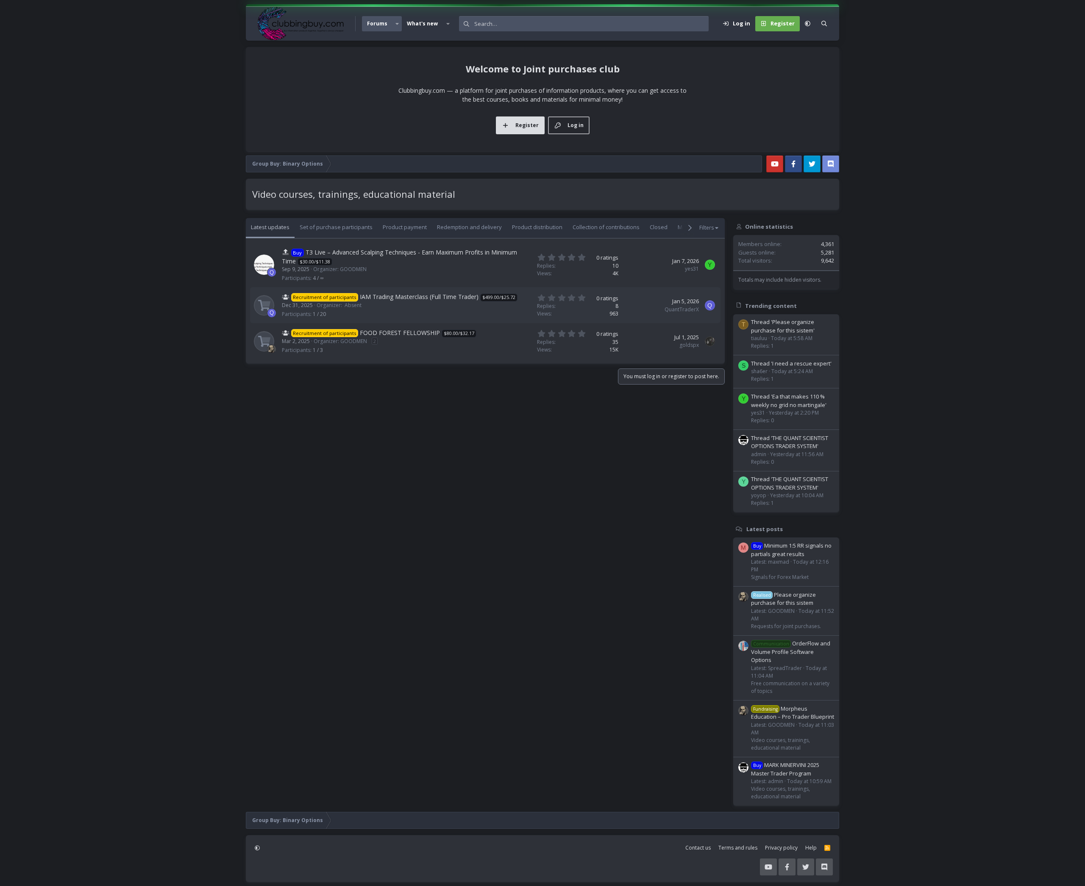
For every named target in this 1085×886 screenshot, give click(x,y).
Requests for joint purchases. (786, 626)
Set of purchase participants (336, 227)
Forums (377, 23)
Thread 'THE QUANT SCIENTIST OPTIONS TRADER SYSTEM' (789, 442)
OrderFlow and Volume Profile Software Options (790, 652)
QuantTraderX (682, 309)
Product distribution (537, 227)
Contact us (698, 847)
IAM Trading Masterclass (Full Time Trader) (419, 297)
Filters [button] (706, 227)
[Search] (824, 23)
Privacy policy (781, 847)
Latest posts (764, 529)
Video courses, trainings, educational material (780, 743)
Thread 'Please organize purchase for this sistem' (783, 326)
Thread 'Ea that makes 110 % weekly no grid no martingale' (788, 401)
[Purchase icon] (264, 305)
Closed (659, 227)
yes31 (692, 268)
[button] (397, 23)
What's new (422, 23)
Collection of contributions (606, 227)
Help (811, 847)
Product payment (405, 227)
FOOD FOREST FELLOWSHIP (400, 333)
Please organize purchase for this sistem (783, 599)
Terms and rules (737, 847)
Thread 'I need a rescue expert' (791, 363)
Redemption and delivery (469, 227)
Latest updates (270, 227)
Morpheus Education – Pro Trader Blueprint (792, 713)
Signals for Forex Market (780, 577)
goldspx (689, 345)
